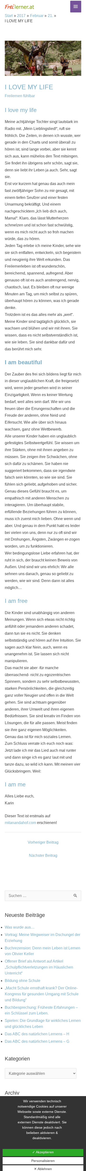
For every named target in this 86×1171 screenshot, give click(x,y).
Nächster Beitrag (43, 855)
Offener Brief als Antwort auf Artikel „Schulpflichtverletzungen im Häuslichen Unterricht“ (39, 967)
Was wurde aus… (20, 927)
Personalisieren (43, 1161)
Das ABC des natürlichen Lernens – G (37, 1041)
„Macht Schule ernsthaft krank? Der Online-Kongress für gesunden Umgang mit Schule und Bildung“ (42, 994)
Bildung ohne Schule (22, 981)
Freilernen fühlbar (20, 96)
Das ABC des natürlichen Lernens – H (37, 1034)
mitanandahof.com (20, 823)
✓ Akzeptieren (43, 1152)
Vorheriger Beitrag (43, 842)
